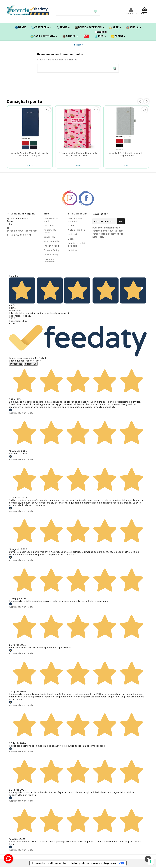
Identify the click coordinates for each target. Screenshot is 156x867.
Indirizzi (72, 234)
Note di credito (76, 230)
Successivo (30, 364)
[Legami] (86, 36)
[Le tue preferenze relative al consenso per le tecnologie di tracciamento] (151, 862)
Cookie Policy (51, 254)
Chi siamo (49, 225)
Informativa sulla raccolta (49, 863)
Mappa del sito (52, 241)
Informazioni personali (75, 220)
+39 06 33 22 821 (21, 235)
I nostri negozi (52, 246)
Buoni (71, 239)
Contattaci (50, 237)
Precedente (16, 364)
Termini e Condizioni (49, 260)
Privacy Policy (52, 250)
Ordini (71, 225)
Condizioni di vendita (51, 220)
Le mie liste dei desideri (76, 244)
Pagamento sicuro (50, 231)
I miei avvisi (74, 250)
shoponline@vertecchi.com (22, 231)
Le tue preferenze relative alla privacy (93, 863)
